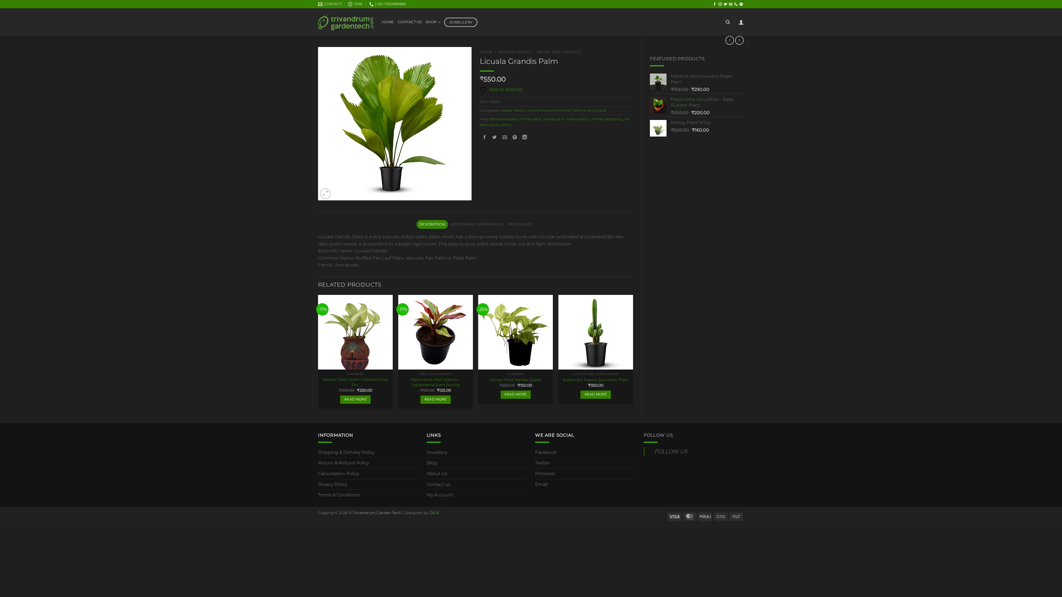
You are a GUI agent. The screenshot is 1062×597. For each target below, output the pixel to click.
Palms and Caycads (559, 52)
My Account (440, 495)
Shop (431, 22)
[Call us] (736, 4)
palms (505, 125)
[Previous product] (739, 40)
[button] (741, 22)
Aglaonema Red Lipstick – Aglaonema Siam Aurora (435, 382)
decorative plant (504, 119)
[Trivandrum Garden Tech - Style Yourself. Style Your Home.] (345, 22)
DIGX (434, 512)
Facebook (546, 452)
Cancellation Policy (338, 473)
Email (541, 484)
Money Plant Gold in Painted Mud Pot (355, 382)
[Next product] (729, 40)
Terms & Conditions (339, 495)
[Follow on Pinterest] (741, 4)
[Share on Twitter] (494, 137)
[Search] (728, 22)
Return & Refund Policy (343, 462)
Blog (432, 462)
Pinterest (545, 473)
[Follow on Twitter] (725, 4)
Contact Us (410, 22)
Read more (355, 399)
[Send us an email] (730, 4)
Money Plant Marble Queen (516, 379)
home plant (531, 119)
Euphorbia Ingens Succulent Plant (596, 379)
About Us (437, 473)
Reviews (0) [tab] (520, 224)
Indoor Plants (514, 52)
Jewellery (437, 452)
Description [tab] (432, 224)
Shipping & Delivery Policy (346, 452)
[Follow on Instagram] (720, 4)
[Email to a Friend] (504, 137)
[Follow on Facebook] (714, 4)
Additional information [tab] (477, 224)
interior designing (607, 119)
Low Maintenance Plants (548, 110)
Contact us (438, 484)
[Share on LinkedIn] (524, 137)
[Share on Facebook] (484, 137)
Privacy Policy (332, 484)
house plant (553, 119)
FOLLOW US (658, 435)
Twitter (542, 462)
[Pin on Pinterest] (514, 137)
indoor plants (578, 119)
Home (388, 22)
